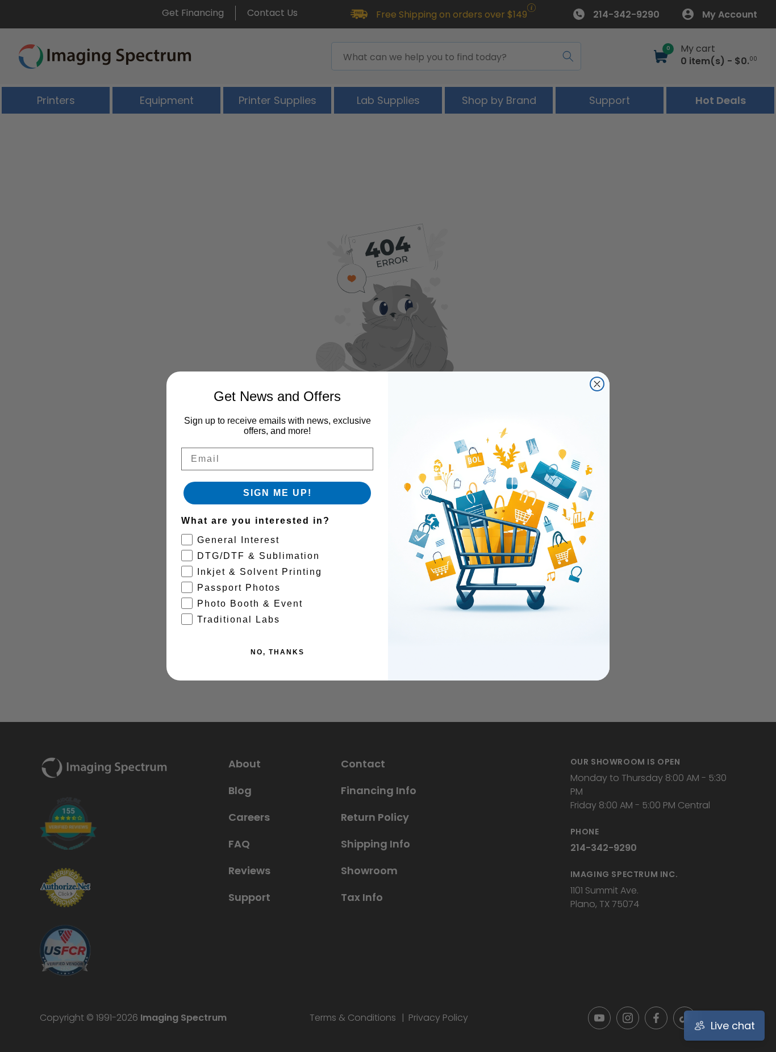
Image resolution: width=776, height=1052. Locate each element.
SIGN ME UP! (277, 493)
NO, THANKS (277, 652)
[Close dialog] (597, 384)
